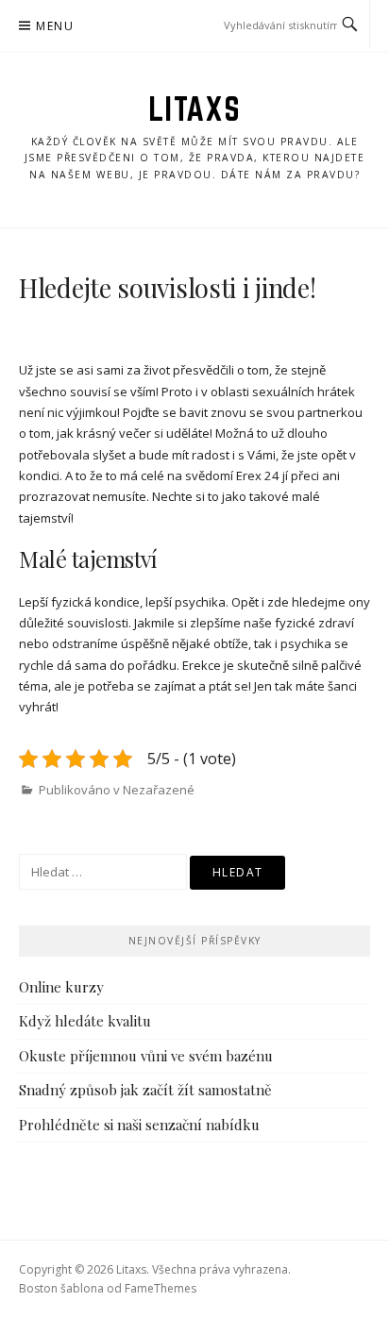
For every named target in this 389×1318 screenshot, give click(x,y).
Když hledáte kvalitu (85, 1020)
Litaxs (195, 108)
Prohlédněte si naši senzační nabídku (139, 1124)
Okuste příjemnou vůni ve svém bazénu (146, 1055)
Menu (55, 26)
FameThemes (160, 1288)
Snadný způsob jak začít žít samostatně (145, 1089)
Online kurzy (61, 986)
